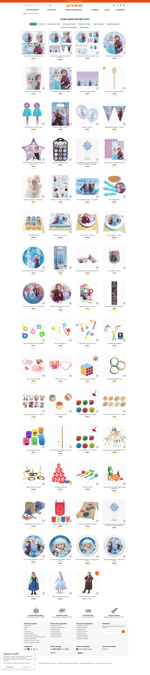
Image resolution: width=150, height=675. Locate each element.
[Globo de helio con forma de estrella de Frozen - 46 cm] (33, 149)
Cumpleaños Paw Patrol (82, 637)
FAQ (25, 629)
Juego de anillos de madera (33, 487)
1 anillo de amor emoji (60, 379)
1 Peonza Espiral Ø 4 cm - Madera (87, 414)
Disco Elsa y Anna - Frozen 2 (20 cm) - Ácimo (60, 307)
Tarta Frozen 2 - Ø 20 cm (87, 235)
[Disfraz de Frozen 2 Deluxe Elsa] (60, 583)
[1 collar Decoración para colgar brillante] (33, 330)
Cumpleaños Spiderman (82, 635)
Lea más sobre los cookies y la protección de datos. (16, 663)
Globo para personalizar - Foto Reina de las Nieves (87, 560)
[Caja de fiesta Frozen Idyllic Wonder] (33, 43)
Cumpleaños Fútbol (81, 633)
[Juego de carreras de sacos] (60, 511)
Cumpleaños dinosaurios (82, 625)
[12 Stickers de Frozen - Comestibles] (60, 186)
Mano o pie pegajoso (60, 343)
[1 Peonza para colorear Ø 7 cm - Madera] (114, 401)
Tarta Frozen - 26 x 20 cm (60, 235)
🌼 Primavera (94, 10)
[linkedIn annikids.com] (34, 649)
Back (25, 13)
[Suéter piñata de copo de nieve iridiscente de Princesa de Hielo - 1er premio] (87, 149)
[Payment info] (62, 649)
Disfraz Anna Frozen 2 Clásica (87, 596)
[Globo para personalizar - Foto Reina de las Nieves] (87, 546)
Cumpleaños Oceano (55, 637)
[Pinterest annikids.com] (31, 649)
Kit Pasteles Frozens (114, 199)
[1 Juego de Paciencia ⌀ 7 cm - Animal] (33, 401)
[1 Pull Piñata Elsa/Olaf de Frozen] (33, 114)
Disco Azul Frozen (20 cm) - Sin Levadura (33, 271)
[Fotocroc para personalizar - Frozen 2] (33, 546)
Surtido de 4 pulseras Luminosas (114, 306)
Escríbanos (105, 649)
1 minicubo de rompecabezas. (87, 379)
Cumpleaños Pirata (81, 629)
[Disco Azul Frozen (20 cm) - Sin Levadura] (33, 257)
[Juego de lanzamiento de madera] (87, 511)
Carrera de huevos (87, 487)
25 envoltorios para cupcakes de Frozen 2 (87, 271)
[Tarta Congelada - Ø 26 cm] (114, 222)
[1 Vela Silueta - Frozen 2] (114, 257)
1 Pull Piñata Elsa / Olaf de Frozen (33, 127)
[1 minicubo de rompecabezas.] (87, 365)
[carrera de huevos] (87, 474)
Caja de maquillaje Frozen (60, 162)
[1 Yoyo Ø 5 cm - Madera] (60, 401)
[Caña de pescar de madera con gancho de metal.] (60, 437)
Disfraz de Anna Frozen (33, 596)
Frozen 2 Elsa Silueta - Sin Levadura (33, 199)
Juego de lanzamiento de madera (87, 524)
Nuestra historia (28, 625)
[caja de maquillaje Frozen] (60, 149)
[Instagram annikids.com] (25, 649)
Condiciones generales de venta (32, 642)
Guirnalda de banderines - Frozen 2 (114, 127)
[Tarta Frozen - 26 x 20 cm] (60, 222)
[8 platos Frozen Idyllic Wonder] (114, 43)
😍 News (106, 10)
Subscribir (111, 672)
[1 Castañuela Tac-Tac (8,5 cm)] (87, 330)
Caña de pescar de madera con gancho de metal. (60, 450)
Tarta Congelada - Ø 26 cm (114, 235)
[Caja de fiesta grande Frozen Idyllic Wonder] (60, 43)
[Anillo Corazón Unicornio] (33, 365)
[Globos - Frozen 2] (87, 114)
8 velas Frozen (60, 271)
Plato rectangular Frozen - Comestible (87, 199)
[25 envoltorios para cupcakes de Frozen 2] (87, 257)
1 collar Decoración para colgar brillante (33, 343)
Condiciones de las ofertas (30, 635)
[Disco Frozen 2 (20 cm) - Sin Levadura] (33, 293)
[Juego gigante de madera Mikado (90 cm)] (114, 437)
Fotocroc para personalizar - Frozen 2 (33, 559)
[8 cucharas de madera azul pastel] (114, 78)
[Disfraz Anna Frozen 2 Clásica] (87, 583)
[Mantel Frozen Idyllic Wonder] (87, 78)
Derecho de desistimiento (30, 638)
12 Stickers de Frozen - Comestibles (60, 199)
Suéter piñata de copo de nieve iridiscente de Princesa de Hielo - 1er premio (87, 163)
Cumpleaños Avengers (81, 627)
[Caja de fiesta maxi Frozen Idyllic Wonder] (87, 43)
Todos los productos (32, 10)
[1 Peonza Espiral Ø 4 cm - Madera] (87, 401)
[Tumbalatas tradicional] (60, 474)
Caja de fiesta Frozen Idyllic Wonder (33, 56)
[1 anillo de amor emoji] (60, 365)
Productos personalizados (73, 10)
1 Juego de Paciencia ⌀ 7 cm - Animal (33, 414)
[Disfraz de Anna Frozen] (33, 583)
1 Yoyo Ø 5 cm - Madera (60, 414)
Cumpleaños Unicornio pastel (57, 627)
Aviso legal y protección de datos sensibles (34, 637)
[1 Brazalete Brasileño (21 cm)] (114, 365)
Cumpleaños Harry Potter (82, 638)
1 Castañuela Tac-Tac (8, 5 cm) (87, 343)
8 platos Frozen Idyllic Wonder (114, 56)
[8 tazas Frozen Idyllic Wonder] (33, 78)
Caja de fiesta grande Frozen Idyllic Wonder (60, 56)
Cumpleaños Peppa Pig (55, 635)
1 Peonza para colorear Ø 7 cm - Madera (114, 414)
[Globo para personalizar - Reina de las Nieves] (114, 546)
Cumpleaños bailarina (55, 633)
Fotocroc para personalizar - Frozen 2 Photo (60, 560)
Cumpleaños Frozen (55, 629)
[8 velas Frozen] (60, 257)
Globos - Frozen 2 (87, 127)
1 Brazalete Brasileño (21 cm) (114, 379)
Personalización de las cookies (31, 640)
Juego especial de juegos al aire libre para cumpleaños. (114, 487)
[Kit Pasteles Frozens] (114, 186)
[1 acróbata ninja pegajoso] (114, 330)
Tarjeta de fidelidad (29, 633)
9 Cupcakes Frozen (33, 235)
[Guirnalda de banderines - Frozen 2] (114, 114)
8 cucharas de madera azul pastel (114, 91)
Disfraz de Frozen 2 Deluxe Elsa (60, 596)
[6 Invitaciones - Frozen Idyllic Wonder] (114, 149)
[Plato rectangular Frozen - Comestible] (87, 186)
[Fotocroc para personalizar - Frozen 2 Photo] (60, 546)
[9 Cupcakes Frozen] (33, 222)
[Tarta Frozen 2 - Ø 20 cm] (87, 222)
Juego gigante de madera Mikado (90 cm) (114, 450)
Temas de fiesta (51, 10)
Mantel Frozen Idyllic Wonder (87, 91)
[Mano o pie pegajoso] (60, 330)
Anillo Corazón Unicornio (33, 379)
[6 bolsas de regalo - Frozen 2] (60, 114)
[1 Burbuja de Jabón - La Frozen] (87, 293)
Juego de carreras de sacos (60, 524)
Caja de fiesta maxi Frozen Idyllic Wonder (87, 56)
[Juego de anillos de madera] (33, 474)
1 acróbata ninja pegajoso (114, 343)
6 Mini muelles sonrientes (33, 450)
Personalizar (9, 667)
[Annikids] (75, 5)
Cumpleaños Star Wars (82, 631)
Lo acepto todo (26, 667)
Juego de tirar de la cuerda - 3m (33, 524)
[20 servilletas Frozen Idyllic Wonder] (60, 78)
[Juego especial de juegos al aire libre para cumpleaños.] (114, 474)
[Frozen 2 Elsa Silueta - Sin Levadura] (33, 186)
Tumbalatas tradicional (60, 487)
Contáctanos (27, 631)
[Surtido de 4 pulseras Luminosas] (114, 293)
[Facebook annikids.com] (28, 649)
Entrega (26, 627)
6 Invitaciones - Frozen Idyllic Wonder (114, 162)
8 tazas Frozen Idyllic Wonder (33, 91)
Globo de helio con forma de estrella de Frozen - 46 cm (33, 163)
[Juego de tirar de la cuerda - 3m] (33, 511)
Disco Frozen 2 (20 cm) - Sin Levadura (33, 306)
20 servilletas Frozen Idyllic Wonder (60, 91)
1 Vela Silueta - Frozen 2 (114, 271)
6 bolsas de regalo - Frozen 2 (60, 127)
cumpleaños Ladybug (55, 625)
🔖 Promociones (120, 10)
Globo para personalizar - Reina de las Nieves (114, 560)
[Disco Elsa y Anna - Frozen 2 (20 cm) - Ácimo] (60, 293)
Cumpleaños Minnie (55, 631)
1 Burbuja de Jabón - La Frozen (87, 306)
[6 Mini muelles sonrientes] (33, 437)
